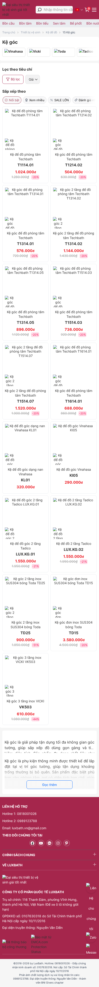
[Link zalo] (50, 843)
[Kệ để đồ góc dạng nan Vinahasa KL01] (25, 444)
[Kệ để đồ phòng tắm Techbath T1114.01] (25, 129)
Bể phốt (76, 23)
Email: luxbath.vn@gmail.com (24, 828)
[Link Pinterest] (67, 843)
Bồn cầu (8, 23)
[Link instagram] (58, 843)
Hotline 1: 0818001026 (19, 814)
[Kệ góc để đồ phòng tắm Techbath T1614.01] (73, 365)
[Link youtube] (41, 843)
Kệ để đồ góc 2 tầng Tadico (25, 549)
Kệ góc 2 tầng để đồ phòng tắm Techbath (73, 238)
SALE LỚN (61, 100)
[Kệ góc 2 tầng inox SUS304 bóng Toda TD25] (25, 597)
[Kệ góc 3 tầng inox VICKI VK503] (25, 676)
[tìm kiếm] (39, 9)
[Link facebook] (32, 843)
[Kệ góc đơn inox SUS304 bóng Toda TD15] (73, 597)
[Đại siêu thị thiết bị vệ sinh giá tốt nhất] (17, 9)
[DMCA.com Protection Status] (41, 944)
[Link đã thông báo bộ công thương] (16, 944)
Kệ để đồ (51, 32)
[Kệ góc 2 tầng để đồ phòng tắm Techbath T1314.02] (73, 208)
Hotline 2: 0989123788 (19, 821)
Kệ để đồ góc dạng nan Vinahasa (25, 474)
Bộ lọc (15, 79)
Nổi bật (14, 100)
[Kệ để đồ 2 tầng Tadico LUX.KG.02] (73, 518)
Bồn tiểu (42, 23)
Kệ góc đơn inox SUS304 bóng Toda (74, 627)
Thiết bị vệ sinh (30, 32)
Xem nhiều (36, 100)
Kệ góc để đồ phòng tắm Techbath (73, 159)
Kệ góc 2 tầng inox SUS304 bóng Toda (26, 627)
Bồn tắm (25, 23)
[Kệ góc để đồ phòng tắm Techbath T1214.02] (73, 129)
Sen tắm (59, 23)
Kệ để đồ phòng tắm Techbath (25, 159)
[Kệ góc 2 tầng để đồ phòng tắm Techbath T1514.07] (25, 365)
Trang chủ (8, 32)
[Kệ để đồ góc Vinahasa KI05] (73, 444)
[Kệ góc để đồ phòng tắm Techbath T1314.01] (25, 208)
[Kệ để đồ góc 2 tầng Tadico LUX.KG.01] (25, 518)
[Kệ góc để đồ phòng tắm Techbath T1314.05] (25, 286)
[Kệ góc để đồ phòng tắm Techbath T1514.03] (73, 286)
